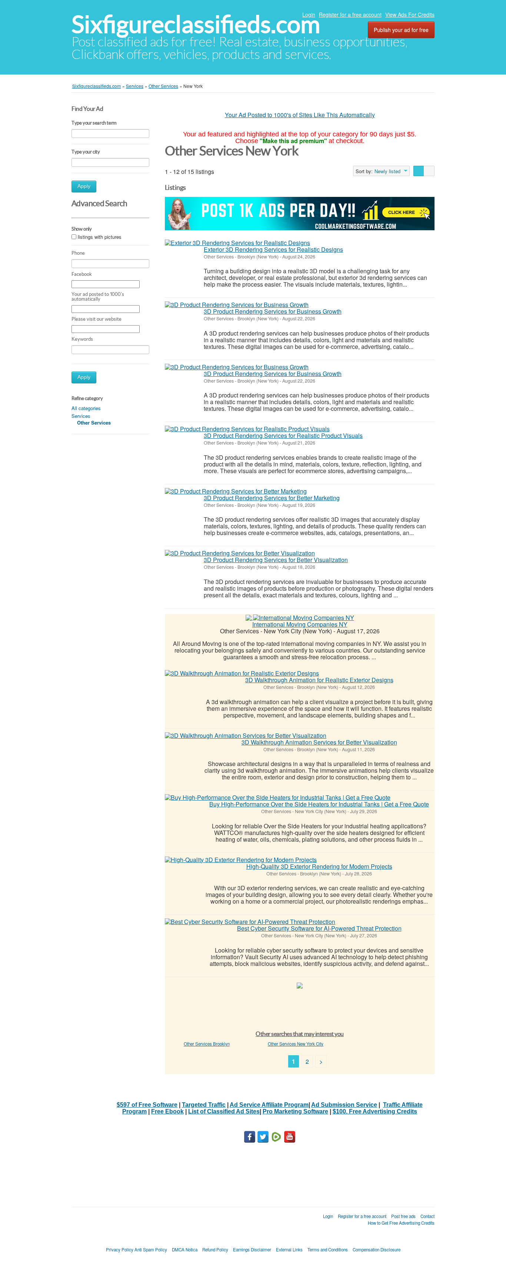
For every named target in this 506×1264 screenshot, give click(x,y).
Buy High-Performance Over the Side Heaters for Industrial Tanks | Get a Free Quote (319, 804)
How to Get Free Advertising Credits (401, 1223)
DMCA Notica (184, 1250)
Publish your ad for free (401, 29)
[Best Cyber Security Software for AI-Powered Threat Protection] (250, 921)
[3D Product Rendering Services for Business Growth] (237, 304)
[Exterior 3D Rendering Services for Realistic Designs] (237, 243)
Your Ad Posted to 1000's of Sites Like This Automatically (300, 114)
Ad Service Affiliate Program (269, 1105)
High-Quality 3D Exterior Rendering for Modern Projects (319, 866)
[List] (418, 171)
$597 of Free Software (147, 1105)
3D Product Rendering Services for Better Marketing (272, 498)
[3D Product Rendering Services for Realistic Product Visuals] (247, 429)
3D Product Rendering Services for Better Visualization (276, 559)
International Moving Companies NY (299, 624)
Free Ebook (167, 1111)
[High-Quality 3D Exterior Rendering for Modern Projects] (241, 860)
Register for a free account (350, 14)
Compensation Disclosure (376, 1250)
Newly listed (387, 171)
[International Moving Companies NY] (303, 617)
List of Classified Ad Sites (224, 1111)
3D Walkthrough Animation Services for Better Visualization (319, 742)
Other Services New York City (295, 1044)
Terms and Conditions (327, 1250)
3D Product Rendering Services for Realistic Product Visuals (283, 435)
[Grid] (429, 171)
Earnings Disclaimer (252, 1250)
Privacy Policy (119, 1250)
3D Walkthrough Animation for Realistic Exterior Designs (319, 680)
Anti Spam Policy (150, 1250)
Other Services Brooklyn (207, 1044)
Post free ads (403, 1216)
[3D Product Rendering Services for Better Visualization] (240, 553)
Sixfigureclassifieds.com (195, 24)
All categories (86, 408)
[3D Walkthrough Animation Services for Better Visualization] (245, 735)
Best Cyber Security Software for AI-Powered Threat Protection (319, 928)
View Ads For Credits (410, 14)
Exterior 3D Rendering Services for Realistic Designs (273, 249)
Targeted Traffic (204, 1105)
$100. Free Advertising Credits (375, 1111)
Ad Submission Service (344, 1105)
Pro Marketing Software (295, 1111)
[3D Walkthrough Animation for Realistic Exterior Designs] (242, 673)
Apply (83, 186)
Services (80, 415)
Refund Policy (215, 1250)
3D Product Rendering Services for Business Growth (273, 311)
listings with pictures (99, 236)
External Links (289, 1250)
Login (308, 14)
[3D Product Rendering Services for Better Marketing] (236, 491)
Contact (427, 1216)
